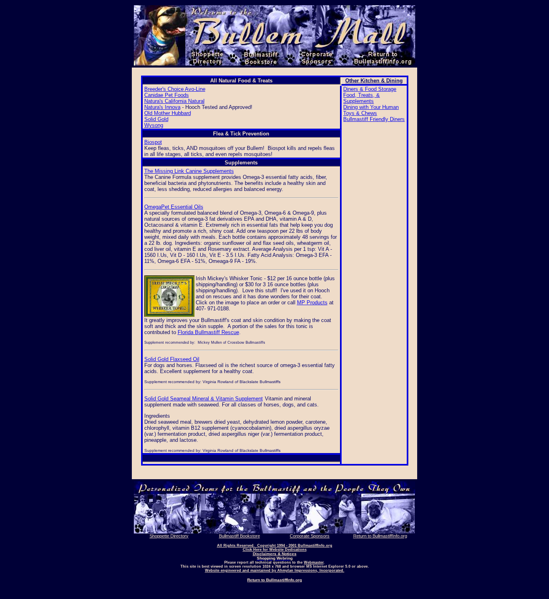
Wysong (153, 125)
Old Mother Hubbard (167, 113)
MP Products (312, 303)
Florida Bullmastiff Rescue (208, 332)
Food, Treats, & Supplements (361, 98)
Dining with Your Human (371, 107)
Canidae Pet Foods (166, 95)
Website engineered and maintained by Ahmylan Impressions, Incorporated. (274, 570)
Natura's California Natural (174, 101)
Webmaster (314, 562)
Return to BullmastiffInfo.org (380, 535)
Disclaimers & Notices (275, 554)
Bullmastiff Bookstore (239, 535)
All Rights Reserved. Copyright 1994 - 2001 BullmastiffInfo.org (274, 546)
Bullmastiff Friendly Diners (374, 119)
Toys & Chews (360, 113)
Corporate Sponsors (310, 535)
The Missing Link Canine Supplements (189, 171)
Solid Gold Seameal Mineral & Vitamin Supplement (203, 399)
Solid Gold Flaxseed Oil (171, 359)
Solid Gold (156, 119)
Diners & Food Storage (369, 89)
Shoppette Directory (169, 535)
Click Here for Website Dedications (275, 550)
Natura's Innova (162, 107)
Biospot (153, 142)
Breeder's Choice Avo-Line (174, 89)
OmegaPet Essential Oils (173, 207)
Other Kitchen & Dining (374, 81)
